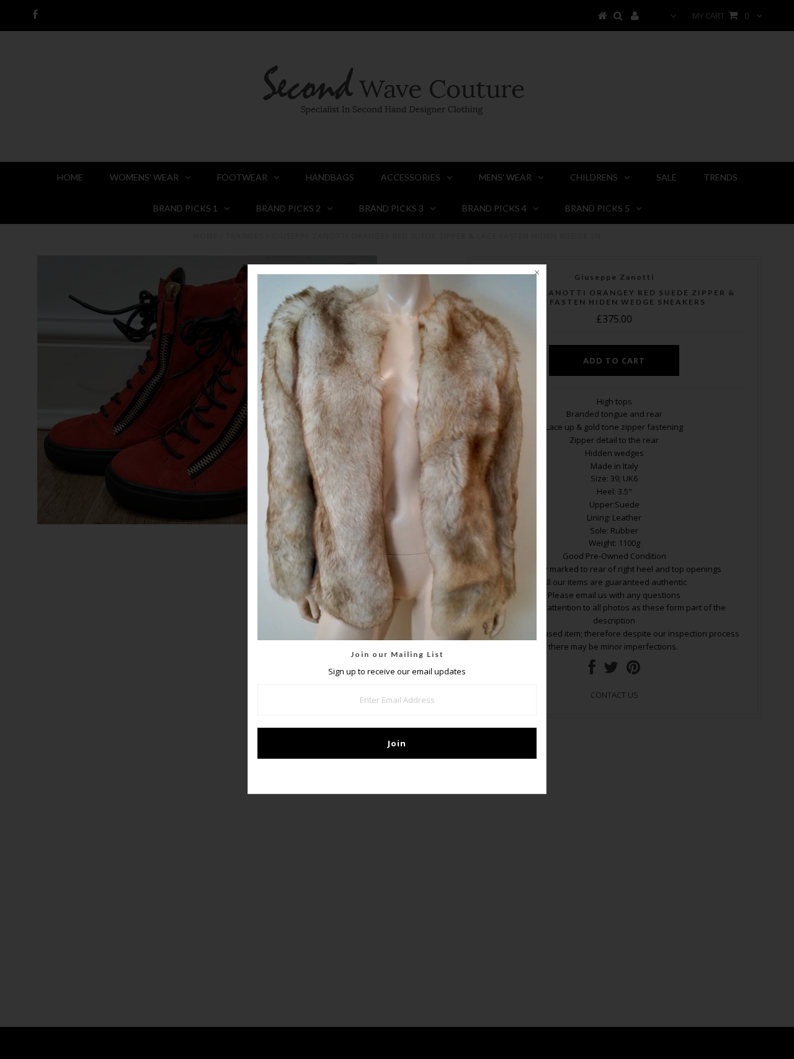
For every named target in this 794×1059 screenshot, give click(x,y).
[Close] (536, 274)
